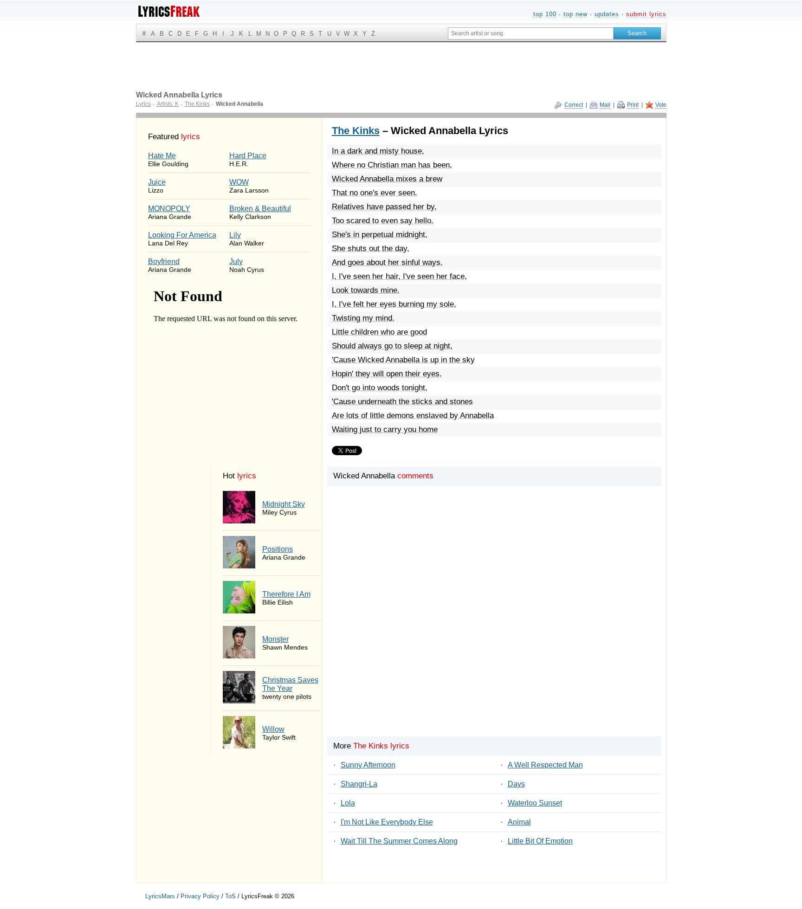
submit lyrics (646, 14)
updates (607, 14)
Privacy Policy (200, 896)
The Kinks (356, 130)
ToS (230, 896)
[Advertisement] (494, 627)
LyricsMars (160, 896)
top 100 (544, 14)
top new (575, 14)
